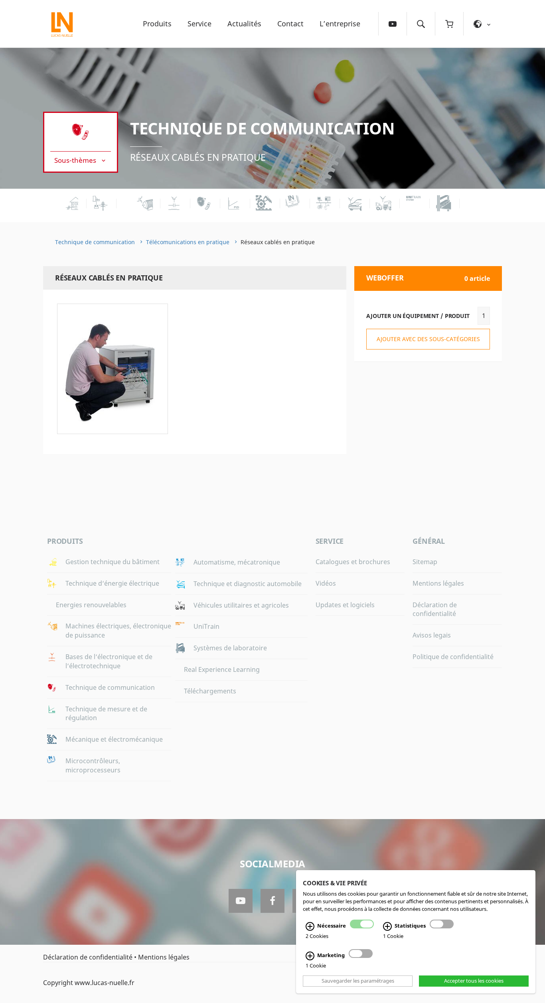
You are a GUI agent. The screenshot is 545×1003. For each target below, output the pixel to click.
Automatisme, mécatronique (237, 562)
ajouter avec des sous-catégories (428, 339)
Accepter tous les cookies (474, 981)
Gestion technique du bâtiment (112, 561)
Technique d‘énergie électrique (112, 583)
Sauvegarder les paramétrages (358, 981)
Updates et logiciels (345, 604)
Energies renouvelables (91, 604)
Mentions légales (438, 583)
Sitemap (425, 561)
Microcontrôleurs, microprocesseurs (92, 765)
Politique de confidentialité (453, 656)
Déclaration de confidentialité (435, 609)
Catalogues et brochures (353, 561)
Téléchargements (210, 691)
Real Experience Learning (222, 669)
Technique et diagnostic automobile (248, 583)
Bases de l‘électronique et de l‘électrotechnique (108, 661)
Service (199, 23)
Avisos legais (432, 635)
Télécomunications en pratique (187, 242)
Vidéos (326, 583)
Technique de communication (262, 128)
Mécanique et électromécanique (114, 739)
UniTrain (206, 626)
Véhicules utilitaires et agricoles (241, 605)
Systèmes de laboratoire (230, 648)
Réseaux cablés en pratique (198, 157)
